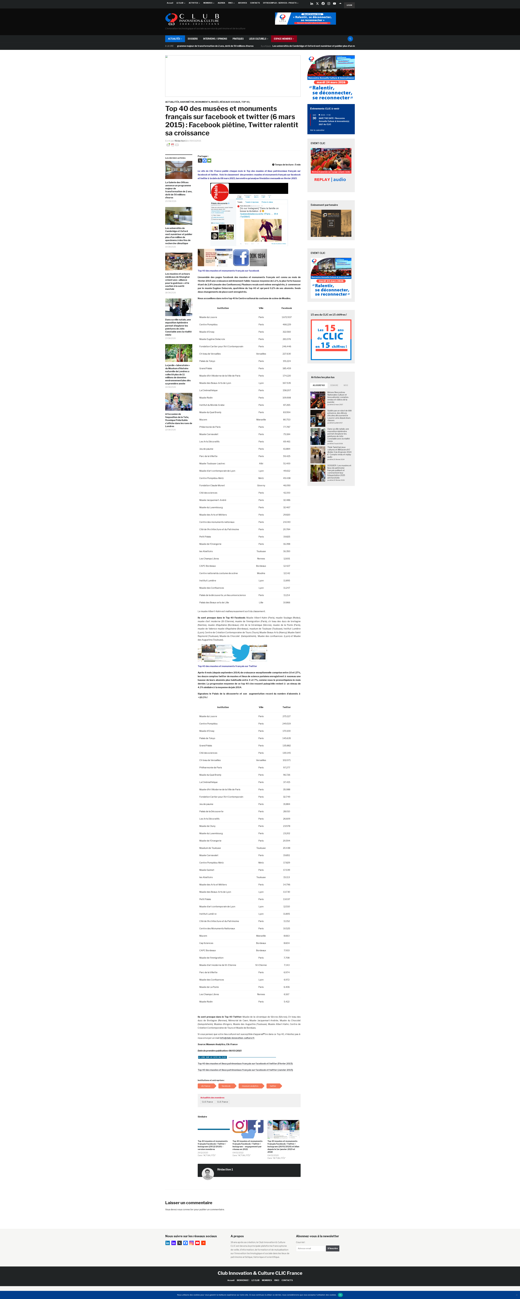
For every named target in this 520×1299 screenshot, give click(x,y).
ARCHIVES (242, 3)
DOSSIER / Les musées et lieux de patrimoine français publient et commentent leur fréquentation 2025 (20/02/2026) (339, 471)
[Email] (209, 161)
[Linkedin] (173, 1243)
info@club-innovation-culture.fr (237, 1038)
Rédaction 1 (181, 141)
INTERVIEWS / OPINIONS (215, 38)
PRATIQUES (238, 38)
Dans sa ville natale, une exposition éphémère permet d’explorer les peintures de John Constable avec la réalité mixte (178, 327)
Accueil (170, 3)
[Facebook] (323, 3)
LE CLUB (179, 3)
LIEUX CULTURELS (257, 38)
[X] (317, 3)
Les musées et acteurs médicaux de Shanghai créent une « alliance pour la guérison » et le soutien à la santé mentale (177, 281)
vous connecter (185, 1209)
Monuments (202, 102)
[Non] (516, 1295)
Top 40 (245, 102)
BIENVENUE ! (243, 1280)
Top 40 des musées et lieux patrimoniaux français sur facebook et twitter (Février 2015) (245, 1063)
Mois (346, 385)
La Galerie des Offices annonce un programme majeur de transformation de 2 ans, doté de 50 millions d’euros (178, 190)
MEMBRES (207, 3)
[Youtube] (334, 3)
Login (349, 5)
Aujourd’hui (319, 385)
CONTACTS (255, 3)
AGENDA (221, 3)
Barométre (187, 102)
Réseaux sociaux (230, 102)
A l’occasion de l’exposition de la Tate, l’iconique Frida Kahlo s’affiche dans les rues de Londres (178, 420)
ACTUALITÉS (174, 38)
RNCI (230, 3)
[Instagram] (329, 3)
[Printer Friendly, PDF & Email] (172, 144)
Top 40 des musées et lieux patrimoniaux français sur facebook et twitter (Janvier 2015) (245, 1070)
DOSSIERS (193, 38)
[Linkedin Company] (312, 3)
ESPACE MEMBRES (283, 38)
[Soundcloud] (340, 3)
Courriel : (300, 1242)
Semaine (334, 385)
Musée (215, 102)
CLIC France (207, 1102)
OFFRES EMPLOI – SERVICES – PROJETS (279, 3)
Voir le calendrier (317, 130)
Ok (340, 1295)
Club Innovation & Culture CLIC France (260, 1273)
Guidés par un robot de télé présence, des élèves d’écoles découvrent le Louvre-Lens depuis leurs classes (339, 415)
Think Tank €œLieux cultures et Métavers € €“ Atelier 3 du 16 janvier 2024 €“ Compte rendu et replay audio (339, 452)
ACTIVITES (193, 3)
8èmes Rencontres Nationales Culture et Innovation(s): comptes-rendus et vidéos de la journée (338, 397)
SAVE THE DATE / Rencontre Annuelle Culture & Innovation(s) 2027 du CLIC (334, 121)
